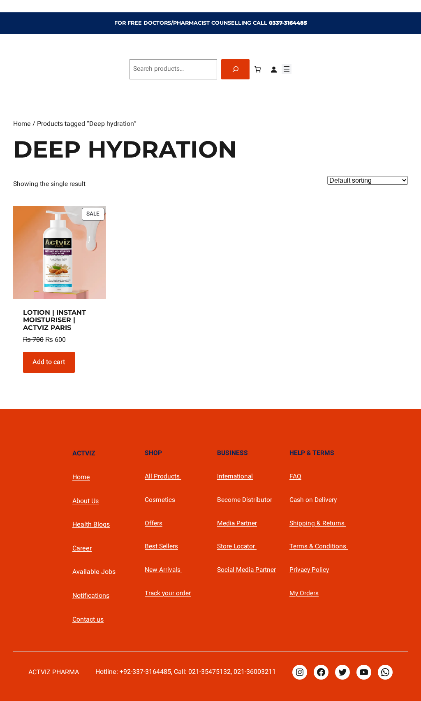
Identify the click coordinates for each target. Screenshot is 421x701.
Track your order (168, 593)
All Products (163, 476)
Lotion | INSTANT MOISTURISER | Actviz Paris (54, 320)
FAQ (295, 476)
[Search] (235, 69)
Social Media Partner (246, 570)
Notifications (90, 596)
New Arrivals (163, 570)
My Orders (304, 593)
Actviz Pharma (53, 672)
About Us (85, 501)
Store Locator (237, 546)
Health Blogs (91, 524)
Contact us (88, 619)
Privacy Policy (309, 570)
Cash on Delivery (313, 500)
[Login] (274, 69)
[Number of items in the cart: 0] (258, 69)
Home (22, 124)
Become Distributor (244, 500)
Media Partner (237, 523)
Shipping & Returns (317, 523)
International (235, 476)
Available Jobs (94, 572)
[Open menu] (286, 69)
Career (82, 548)
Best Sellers (161, 546)
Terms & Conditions (318, 546)
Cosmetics (160, 500)
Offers (153, 523)
